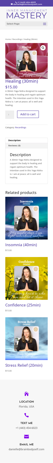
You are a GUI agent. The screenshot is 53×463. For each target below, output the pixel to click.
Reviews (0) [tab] (14, 145)
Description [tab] (14, 140)
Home (8, 39)
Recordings (17, 39)
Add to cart (28, 114)
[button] (43, 47)
